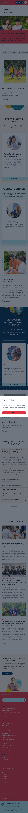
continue (14, 412)
